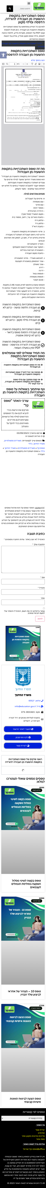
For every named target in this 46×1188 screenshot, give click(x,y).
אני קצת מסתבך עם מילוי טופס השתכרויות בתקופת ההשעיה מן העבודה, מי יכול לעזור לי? (24, 381)
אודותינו (41, 1133)
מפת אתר (40, 1139)
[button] (29, 3)
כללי (30, 443)
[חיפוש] (10, 8)
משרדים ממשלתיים (12, 440)
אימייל (41, 588)
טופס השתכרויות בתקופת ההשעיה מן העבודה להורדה (23, 45)
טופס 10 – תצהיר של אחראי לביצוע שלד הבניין (24, 993)
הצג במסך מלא (38, 60)
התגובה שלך (38, 544)
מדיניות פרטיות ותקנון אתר (33, 1136)
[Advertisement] (23, 480)
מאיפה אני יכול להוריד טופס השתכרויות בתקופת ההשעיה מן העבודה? (23, 373)
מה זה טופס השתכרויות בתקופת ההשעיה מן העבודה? (22, 366)
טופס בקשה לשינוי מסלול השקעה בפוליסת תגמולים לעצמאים (26, 884)
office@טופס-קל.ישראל (34, 1149)
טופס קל (41, 448)
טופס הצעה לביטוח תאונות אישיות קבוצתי (25, 1100)
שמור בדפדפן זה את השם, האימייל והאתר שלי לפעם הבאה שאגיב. (24, 612)
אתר (43, 598)
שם (42, 577)
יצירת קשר (40, 1130)
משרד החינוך (39, 443)
